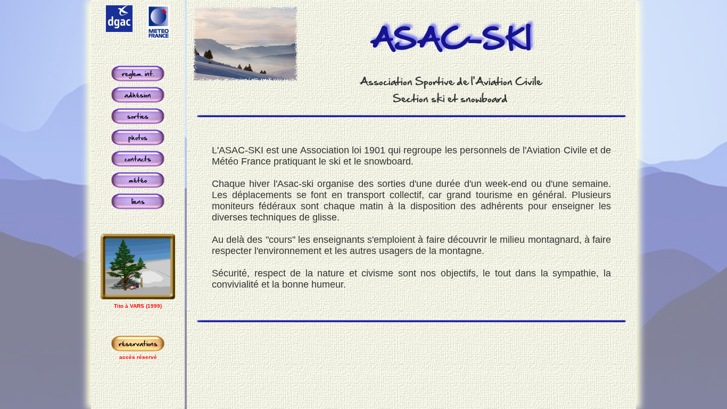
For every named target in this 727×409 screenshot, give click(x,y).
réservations (138, 343)
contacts (138, 159)
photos (137, 137)
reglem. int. (138, 73)
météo (138, 180)
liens (138, 201)
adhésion (138, 95)
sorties (137, 116)
